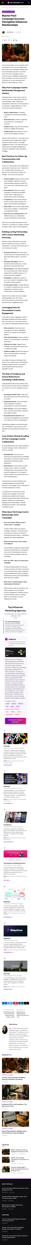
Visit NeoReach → (8, 917)
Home (3, 7)
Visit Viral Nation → (9, 841)
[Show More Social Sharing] (19, 40)
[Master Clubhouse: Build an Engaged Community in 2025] (6, 1152)
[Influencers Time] (15, 2)
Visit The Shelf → (8, 765)
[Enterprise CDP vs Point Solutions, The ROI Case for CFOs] (15, 1092)
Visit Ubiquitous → (9, 952)
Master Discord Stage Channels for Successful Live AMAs (20, 1159)
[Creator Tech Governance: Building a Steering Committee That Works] (15, 1065)
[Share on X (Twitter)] (11, 40)
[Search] (28, 2)
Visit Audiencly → (8, 803)
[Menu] (3, 2)
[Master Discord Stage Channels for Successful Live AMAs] (6, 1160)
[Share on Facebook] (9, 40)
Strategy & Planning (8, 11)
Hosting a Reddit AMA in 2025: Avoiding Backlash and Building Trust (19, 1169)
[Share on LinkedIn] (16, 40)
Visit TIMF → (7, 880)
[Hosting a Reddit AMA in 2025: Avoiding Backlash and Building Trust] (6, 1169)
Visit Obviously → (8, 989)
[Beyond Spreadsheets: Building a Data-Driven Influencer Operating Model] (15, 1119)
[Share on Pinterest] (14, 40)
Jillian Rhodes (10, 32)
